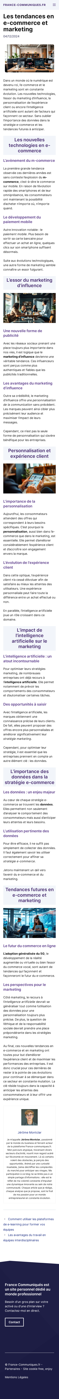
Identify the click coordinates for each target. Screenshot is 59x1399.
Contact (14, 1322)
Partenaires (13, 1369)
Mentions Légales (16, 1377)
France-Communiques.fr (24, 5)
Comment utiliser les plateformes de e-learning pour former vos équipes (28, 1224)
